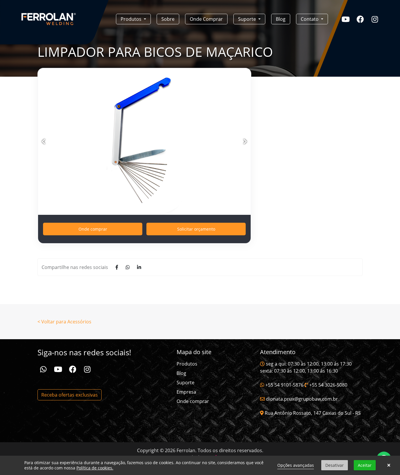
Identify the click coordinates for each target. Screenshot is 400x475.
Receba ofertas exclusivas (69, 395)
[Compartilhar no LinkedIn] (139, 267)
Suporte (185, 382)
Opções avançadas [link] (295, 465)
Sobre (168, 19)
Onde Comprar (206, 19)
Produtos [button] (132, 19)
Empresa (186, 392)
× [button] (388, 465)
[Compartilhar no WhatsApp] (128, 267)
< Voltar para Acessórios (64, 321)
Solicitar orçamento (196, 229)
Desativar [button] (334, 465)
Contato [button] (310, 19)
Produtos (187, 364)
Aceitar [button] (365, 465)
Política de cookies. (94, 468)
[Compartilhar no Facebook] (117, 267)
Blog (281, 19)
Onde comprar (92, 229)
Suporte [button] (247, 19)
